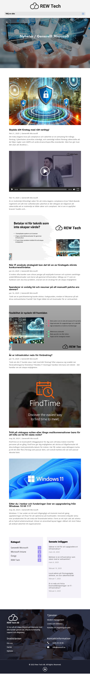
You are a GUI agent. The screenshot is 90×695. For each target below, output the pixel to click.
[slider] (43, 189)
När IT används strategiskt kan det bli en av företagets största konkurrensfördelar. (43, 266)
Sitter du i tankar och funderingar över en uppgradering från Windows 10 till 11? (42, 505)
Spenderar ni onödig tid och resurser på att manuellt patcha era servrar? (44, 288)
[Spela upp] (12, 189)
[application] (45, 171)
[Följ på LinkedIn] (45, 669)
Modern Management (55, 620)
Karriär (9, 647)
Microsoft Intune (18, 551)
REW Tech (15, 560)
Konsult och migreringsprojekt (58, 627)
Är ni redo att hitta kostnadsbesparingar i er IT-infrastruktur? (60, 585)
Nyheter (10, 651)
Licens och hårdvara (54, 624)
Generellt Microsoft (30, 133)
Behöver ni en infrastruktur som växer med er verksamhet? (62, 558)
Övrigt (13, 556)
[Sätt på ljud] (74, 189)
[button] (45, 171)
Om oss (10, 643)
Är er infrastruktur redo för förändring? (30, 355)
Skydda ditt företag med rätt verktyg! (29, 129)
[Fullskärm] (78, 189)
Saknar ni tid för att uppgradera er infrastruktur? (63, 548)
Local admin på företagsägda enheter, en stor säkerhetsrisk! (61, 574)
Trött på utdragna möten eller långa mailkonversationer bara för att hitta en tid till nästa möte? (44, 433)
